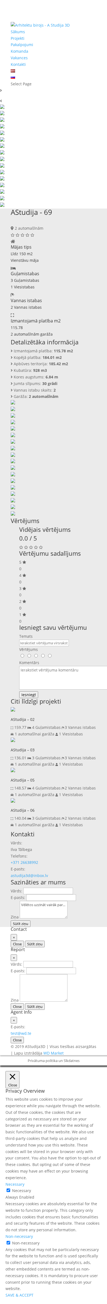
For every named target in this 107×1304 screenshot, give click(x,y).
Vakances (19, 57)
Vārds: (16, 890)
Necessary (21, 1190)
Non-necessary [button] (19, 1236)
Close (17, 944)
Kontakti (18, 64)
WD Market (53, 1053)
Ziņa (15, 917)
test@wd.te (21, 1033)
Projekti (17, 38)
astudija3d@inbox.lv (29, 875)
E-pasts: (18, 897)
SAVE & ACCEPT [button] (19, 1295)
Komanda (19, 51)
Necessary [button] (14, 1184)
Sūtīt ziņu (20, 923)
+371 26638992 (24, 862)
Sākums (18, 31)
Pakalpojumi (22, 44)
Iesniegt (28, 694)
